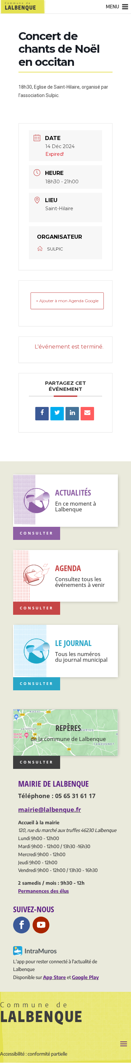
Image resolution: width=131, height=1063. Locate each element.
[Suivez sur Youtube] (41, 925)
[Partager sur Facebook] (42, 413)
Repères (68, 727)
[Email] (87, 413)
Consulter (36, 533)
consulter (36, 762)
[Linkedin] (72, 413)
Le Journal (73, 642)
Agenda (68, 567)
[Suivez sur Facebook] (21, 925)
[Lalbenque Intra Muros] (35, 953)
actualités (73, 492)
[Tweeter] (57, 413)
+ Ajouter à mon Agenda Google (67, 300)
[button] (112, 6)
